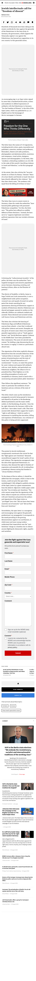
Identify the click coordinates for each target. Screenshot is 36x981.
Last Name (8, 561)
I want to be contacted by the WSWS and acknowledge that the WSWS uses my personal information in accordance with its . (19, 642)
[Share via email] (20, 22)
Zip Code (8, 585)
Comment (8, 601)
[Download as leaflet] (24, 22)
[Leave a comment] (28, 22)
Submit (18, 653)
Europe (13, 706)
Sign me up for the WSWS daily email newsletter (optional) (18, 631)
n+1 (28, 111)
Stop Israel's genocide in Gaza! (11, 710)
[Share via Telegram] (16, 22)
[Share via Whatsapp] (12, 22)
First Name (8, 553)
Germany (4, 706)
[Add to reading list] (32, 22)
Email (7, 569)
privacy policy (12, 647)
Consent (8, 635)
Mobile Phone (10, 577)
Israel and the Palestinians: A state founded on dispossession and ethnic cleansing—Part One (14, 671)
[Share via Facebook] (4, 22)
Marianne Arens (5, 14)
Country (8, 593)
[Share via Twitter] (8, 22)
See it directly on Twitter (18, 70)
